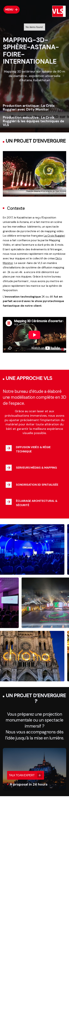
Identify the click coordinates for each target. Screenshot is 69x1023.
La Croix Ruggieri (54, 235)
